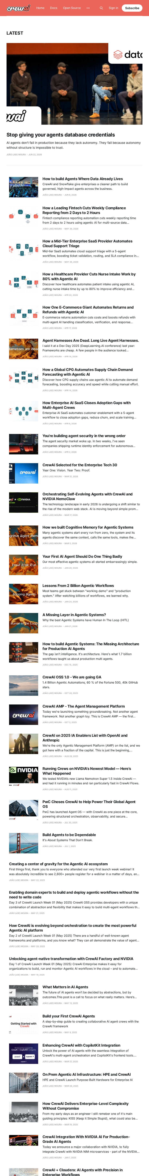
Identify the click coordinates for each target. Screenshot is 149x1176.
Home (40, 8)
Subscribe (132, 8)
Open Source (72, 8)
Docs (53, 8)
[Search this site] (101, 8)
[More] (88, 8)
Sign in (113, 8)
